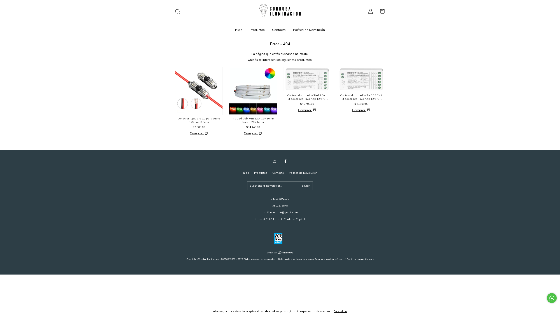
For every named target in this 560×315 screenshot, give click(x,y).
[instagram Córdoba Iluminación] (274, 161)
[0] (380, 12)
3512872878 (280, 205)
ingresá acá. (336, 259)
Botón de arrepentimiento (360, 259)
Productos (257, 30)
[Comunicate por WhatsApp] (552, 298)
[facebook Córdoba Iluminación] (285, 161)
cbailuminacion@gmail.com (280, 212)
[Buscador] (179, 12)
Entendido (340, 311)
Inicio (238, 30)
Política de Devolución (309, 30)
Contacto (279, 30)
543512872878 (280, 198)
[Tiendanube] (280, 253)
